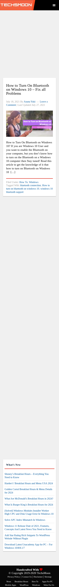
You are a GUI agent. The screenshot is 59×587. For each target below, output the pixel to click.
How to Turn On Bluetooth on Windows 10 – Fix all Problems (27, 89)
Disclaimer (38, 577)
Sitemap (48, 577)
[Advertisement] (29, 45)
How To (23, 182)
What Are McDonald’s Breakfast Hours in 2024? (29, 498)
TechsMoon (24, 5)
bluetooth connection (30, 185)
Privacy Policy (14, 577)
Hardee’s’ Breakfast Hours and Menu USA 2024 (29, 483)
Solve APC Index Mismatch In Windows (25, 520)
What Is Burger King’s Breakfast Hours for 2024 (29, 504)
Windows (33, 182)
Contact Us (27, 577)
